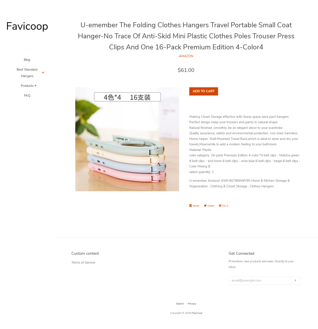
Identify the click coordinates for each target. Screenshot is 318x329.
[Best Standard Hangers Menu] (43, 73)
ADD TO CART (204, 91)
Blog (27, 60)
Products (27, 86)
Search (180, 303)
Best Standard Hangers (27, 72)
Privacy (192, 303)
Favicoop (197, 313)
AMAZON (186, 56)
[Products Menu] (36, 86)
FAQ (27, 95)
